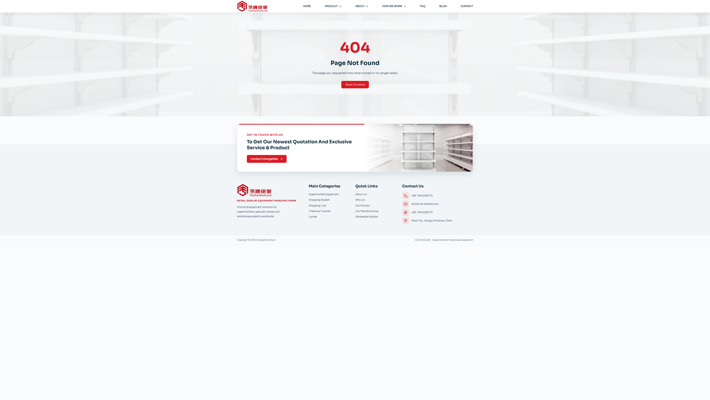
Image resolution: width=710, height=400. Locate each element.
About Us (361, 194)
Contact (467, 6)
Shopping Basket (319, 200)
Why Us (360, 200)
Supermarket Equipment (324, 194)
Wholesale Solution (366, 216)
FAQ (422, 6)
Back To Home (355, 84)
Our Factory (362, 205)
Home (307, 6)
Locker (313, 216)
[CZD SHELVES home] (252, 6)
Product (331, 6)
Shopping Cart (317, 205)
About (360, 6)
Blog (443, 6)
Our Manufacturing (366, 211)
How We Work (392, 6)
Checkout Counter (320, 211)
